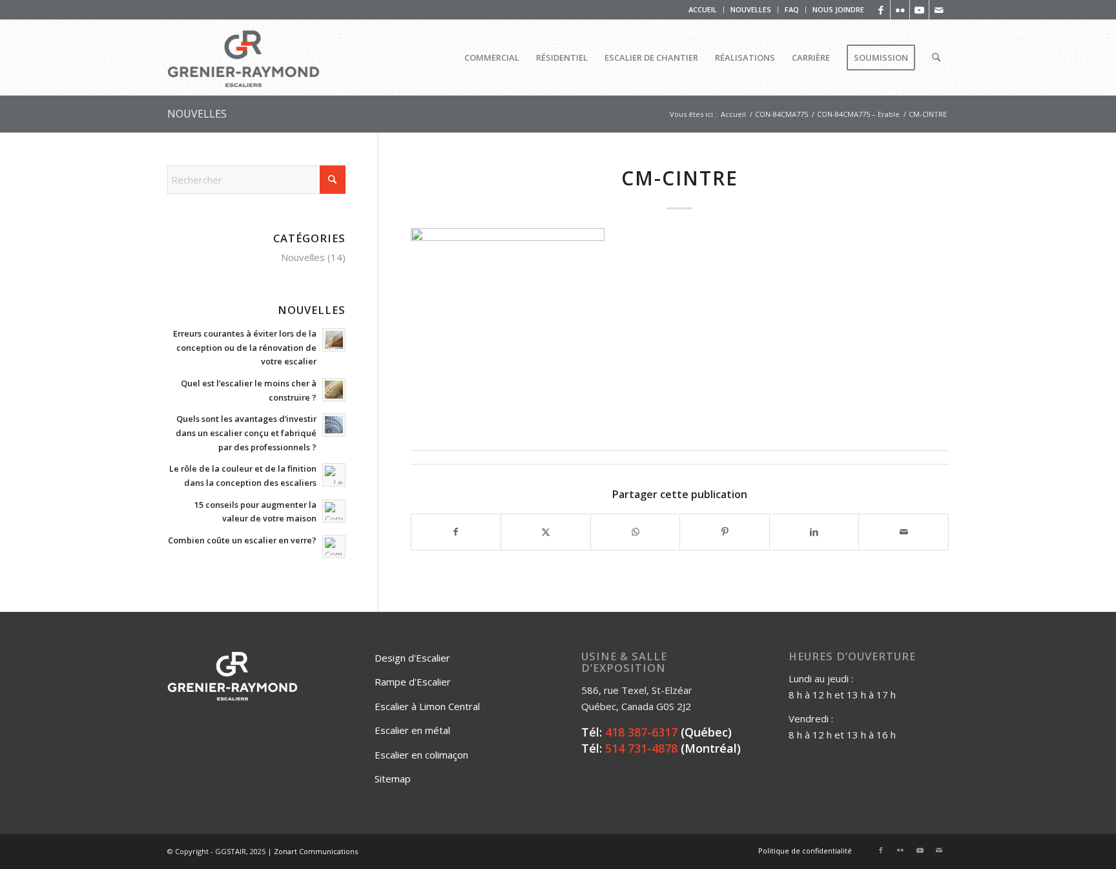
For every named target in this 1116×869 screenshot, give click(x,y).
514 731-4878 (641, 748)
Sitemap (393, 778)
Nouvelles (303, 257)
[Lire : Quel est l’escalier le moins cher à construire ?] (334, 389)
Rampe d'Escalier (413, 681)
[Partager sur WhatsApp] (635, 532)
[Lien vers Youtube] (919, 9)
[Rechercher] (936, 57)
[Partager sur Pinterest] (724, 532)
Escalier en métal (412, 730)
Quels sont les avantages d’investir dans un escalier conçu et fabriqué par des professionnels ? (246, 432)
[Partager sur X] (545, 532)
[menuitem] (703, 9)
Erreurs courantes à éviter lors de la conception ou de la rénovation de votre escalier (244, 347)
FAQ (792, 9)
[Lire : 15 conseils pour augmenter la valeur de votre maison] (334, 511)
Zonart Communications (316, 851)
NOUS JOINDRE (838, 9)
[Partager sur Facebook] (456, 532)
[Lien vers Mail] (939, 9)
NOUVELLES (750, 9)
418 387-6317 (641, 732)
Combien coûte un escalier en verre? (242, 540)
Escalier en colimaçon (421, 754)
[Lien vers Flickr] (900, 9)
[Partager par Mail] (903, 532)
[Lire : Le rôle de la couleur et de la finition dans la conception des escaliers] (334, 475)
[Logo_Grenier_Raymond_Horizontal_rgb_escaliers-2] (243, 57)
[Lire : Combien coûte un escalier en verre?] (334, 546)
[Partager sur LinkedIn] (814, 532)
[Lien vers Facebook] (880, 9)
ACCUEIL (702, 9)
